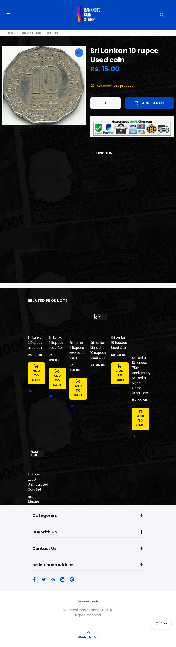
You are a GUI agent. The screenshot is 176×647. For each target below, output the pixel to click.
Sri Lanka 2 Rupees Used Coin (57, 342)
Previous (9, 85)
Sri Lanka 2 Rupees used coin (35, 342)
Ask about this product (115, 85)
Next (79, 85)
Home (9, 33)
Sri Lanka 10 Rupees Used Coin (119, 342)
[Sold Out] (98, 323)
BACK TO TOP (88, 637)
